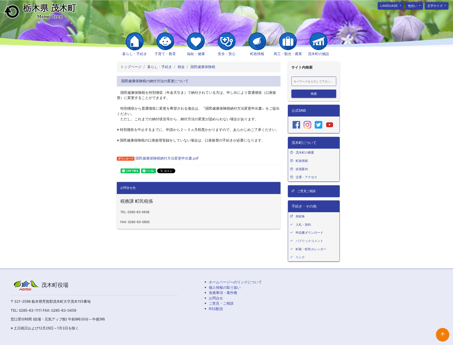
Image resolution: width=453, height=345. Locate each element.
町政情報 (257, 54)
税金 (181, 67)
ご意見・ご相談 (221, 303)
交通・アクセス (306, 177)
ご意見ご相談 (306, 191)
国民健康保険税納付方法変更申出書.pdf (166, 158)
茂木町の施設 (318, 54)
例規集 (300, 216)
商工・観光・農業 (288, 54)
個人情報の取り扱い (225, 287)
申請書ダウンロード (309, 232)
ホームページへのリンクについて (235, 282)
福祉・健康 (196, 54)
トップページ (131, 67)
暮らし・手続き (134, 54)
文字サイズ (436, 5)
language (389, 5)
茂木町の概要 (305, 152)
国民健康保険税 (202, 67)
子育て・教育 (165, 54)
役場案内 (302, 169)
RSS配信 (216, 308)
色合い (413, 5)
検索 (314, 93)
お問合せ (216, 298)
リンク (300, 257)
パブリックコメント (309, 241)
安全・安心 (226, 54)
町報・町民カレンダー (311, 249)
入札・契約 (303, 224)
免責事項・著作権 (223, 292)
